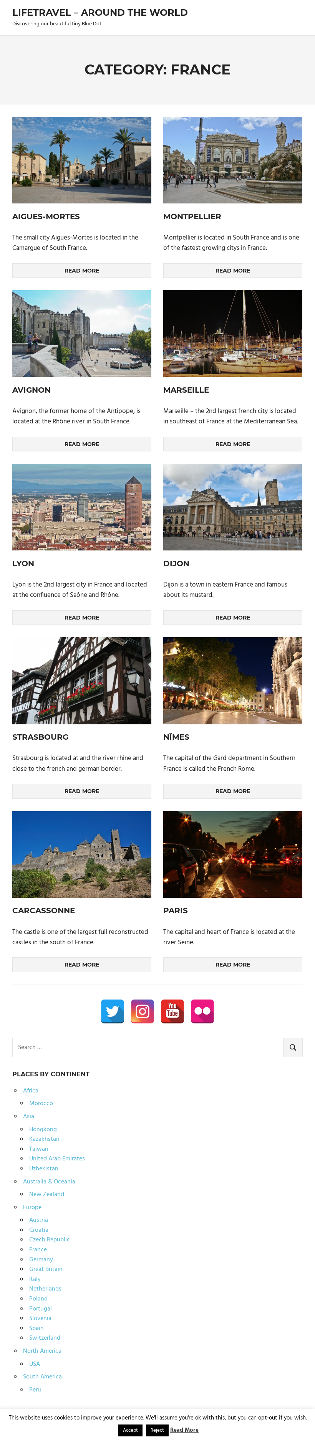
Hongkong (43, 1130)
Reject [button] (157, 1430)
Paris (175, 910)
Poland (38, 1299)
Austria (38, 1220)
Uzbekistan (43, 1169)
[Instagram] (142, 1011)
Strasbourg (40, 737)
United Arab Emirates (57, 1159)
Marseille (186, 390)
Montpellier (192, 216)
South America (42, 1377)
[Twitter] (112, 1011)
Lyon (23, 563)
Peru (35, 1390)
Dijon (176, 563)
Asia (28, 1117)
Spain (36, 1329)
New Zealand (46, 1195)
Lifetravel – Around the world (100, 12)
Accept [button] (130, 1430)
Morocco (41, 1104)
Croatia (38, 1230)
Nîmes (176, 737)
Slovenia (40, 1319)
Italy (35, 1279)
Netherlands (45, 1289)
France (38, 1250)
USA (34, 1364)
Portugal (40, 1309)
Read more (82, 270)
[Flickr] (202, 1011)
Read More (184, 1430)
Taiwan (38, 1149)
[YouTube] (172, 1011)
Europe (32, 1208)
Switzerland (44, 1338)
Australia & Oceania (49, 1182)
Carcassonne (43, 910)
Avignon (31, 390)
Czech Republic (49, 1240)
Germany (41, 1260)
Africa (30, 1091)
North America (42, 1351)
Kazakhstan (44, 1139)
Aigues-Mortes (46, 216)
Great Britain (46, 1269)
